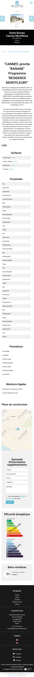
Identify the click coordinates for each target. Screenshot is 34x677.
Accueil (3, 51)
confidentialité (26, 673)
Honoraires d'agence (18, 667)
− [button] (3, 414)
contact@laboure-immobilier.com (17, 628)
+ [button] (3, 411)
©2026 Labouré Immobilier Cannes (11, 664)
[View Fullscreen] (4, 417)
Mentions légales (28, 664)
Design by (29, 669)
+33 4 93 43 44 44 (17, 626)
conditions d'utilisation (12, 675)
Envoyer (10, 502)
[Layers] (29, 412)
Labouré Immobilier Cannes (17, 615)
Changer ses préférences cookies (13, 669)
